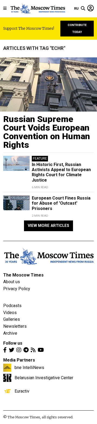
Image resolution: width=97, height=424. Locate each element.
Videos (10, 312)
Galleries (11, 319)
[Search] (83, 8)
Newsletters (15, 326)
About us (11, 281)
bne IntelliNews (29, 367)
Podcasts (12, 305)
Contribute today (77, 28)
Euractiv (22, 391)
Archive (10, 333)
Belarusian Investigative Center (44, 377)
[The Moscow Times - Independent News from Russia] (37, 8)
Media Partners (19, 360)
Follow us (12, 343)
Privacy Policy (16, 288)
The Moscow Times (23, 275)
